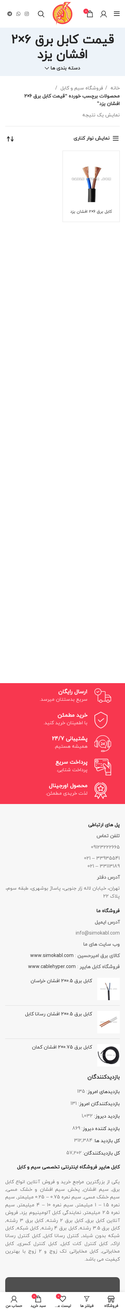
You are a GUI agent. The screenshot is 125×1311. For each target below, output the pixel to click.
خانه (114, 88)
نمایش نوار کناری (92, 138)
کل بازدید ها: (106, 1141)
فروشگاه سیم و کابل (81, 88)
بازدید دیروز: (106, 1116)
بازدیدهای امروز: (102, 1092)
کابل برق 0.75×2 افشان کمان (62, 1047)
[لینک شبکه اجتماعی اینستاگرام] (27, 13)
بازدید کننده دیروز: (100, 1129)
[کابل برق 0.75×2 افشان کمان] (108, 1055)
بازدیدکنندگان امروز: (98, 1104)
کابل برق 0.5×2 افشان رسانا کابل (58, 1014)
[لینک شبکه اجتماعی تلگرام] (9, 13)
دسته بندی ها (65, 68)
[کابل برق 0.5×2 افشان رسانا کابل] (108, 1022)
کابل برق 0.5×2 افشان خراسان (61, 981)
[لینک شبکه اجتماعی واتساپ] (18, 13)
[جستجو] (41, 14)
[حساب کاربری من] (103, 14)
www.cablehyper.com (52, 967)
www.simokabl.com (52, 956)
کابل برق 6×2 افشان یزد (91, 211)
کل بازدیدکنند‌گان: (101, 1153)
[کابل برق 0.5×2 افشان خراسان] (108, 989)
